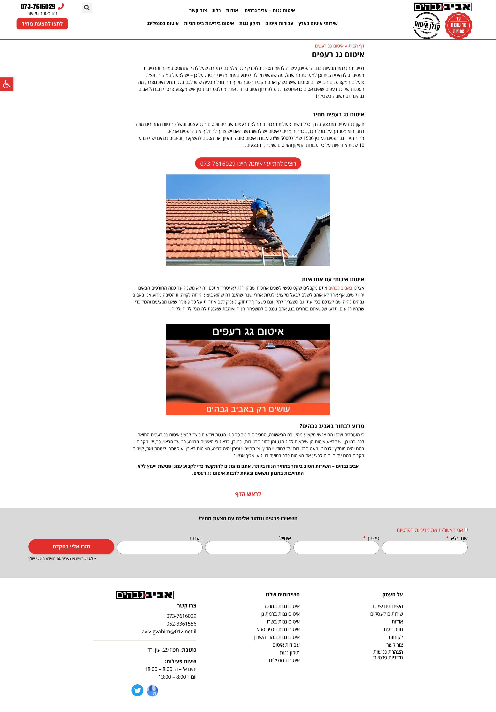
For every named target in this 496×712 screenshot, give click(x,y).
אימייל (285, 538)
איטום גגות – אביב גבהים (269, 10)
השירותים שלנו (388, 606)
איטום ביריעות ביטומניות (209, 23)
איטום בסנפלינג (163, 23)
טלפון (373, 538)
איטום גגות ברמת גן (280, 613)
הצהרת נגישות (388, 651)
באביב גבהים (340, 288)
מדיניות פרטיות (388, 657)
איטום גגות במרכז (282, 606)
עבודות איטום (279, 23)
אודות (232, 10)
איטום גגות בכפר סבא (278, 629)
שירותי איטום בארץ (318, 23)
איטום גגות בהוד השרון (277, 637)
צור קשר (198, 10)
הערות (196, 538)
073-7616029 (38, 6)
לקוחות (396, 637)
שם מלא (459, 538)
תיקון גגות (249, 23)
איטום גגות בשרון (283, 621)
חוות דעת (393, 629)
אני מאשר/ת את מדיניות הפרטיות (430, 529)
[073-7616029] (61, 6)
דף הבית (356, 46)
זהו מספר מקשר (42, 13)
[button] (87, 8)
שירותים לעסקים (386, 613)
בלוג (216, 10)
